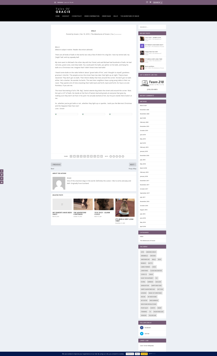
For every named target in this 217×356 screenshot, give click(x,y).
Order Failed (106, 16)
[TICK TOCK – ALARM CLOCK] (104, 204)
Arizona (153, 255)
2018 (142, 252)
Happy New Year (156, 285)
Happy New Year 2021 (151, 51)
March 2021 (143, 105)
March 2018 (143, 168)
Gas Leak (158, 282)
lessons (143, 293)
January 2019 (144, 151)
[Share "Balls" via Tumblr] (81, 156)
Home (58, 16)
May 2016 (143, 222)
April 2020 (143, 118)
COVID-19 (144, 274)
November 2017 (144, 185)
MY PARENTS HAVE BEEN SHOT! (62, 213)
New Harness (154, 300)
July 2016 (142, 214)
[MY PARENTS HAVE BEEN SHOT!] (62, 204)
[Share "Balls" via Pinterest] (84, 156)
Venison (143, 315)
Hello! (115, 16)
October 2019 (144, 130)
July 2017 (142, 197)
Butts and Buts (149, 66)
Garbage (150, 282)
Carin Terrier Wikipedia (147, 345)
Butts (150, 263)
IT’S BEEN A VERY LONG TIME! (124, 220)
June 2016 (143, 218)
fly (156, 278)
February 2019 (144, 147)
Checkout (65, 16)
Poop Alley (144, 308)
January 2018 (144, 176)
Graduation (145, 285)
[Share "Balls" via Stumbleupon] (94, 156)
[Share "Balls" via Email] (98, 156)
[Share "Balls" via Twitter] (74, 156)
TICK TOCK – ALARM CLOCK (102, 213)
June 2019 (143, 134)
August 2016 (143, 210)
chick (154, 267)
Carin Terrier (145, 267)
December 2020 (144, 109)
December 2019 (144, 126)
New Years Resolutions (148, 304)
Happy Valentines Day (148, 289)
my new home (152, 297)
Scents (152, 308)
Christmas (144, 270)
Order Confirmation (91, 16)
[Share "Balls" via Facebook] (71, 156)
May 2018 (143, 164)
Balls (154, 259)
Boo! (159, 259)
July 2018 (142, 160)
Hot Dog (160, 289)
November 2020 (144, 114)
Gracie (76, 34)
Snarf (159, 308)
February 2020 (144, 122)
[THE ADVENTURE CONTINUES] (83, 204)
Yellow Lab (152, 315)
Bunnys (143, 263)
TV (150, 311)
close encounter (156, 270)
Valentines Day (158, 311)
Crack (151, 274)
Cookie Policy (77, 16)
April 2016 (143, 226)
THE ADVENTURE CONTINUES (79, 213)
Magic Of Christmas (155, 293)
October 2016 (144, 205)
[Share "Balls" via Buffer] (91, 156)
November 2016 (144, 201)
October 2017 (144, 189)
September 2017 (145, 193)
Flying (143, 282)
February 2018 (144, 172)
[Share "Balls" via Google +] (78, 156)
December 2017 (144, 180)
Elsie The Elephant (147, 278)
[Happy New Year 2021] (142, 53)
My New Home (68, 2)
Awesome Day (145, 259)
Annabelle (144, 255)
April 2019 (143, 143)
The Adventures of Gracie (129, 16)
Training (144, 311)
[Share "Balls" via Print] (101, 156)
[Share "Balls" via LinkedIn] (88, 156)
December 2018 (144, 155)
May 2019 (143, 139)
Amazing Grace (151, 252)
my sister (144, 300)
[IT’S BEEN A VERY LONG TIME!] (125, 208)
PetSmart (143, 351)
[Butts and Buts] (142, 67)
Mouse (143, 297)
